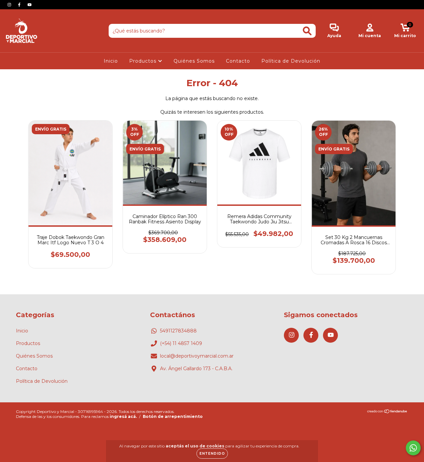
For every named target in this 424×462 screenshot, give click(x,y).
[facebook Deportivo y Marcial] (20, 5)
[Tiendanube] (387, 412)
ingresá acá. (123, 416)
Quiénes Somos (194, 61)
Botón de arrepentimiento (173, 416)
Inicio (111, 61)
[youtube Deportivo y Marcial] (29, 5)
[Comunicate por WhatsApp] (413, 447)
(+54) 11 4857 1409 (181, 343)
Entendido (212, 453)
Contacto (238, 61)
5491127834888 (178, 331)
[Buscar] (307, 31)
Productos (143, 61)
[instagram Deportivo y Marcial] (10, 5)
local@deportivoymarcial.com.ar (197, 356)
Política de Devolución (290, 61)
